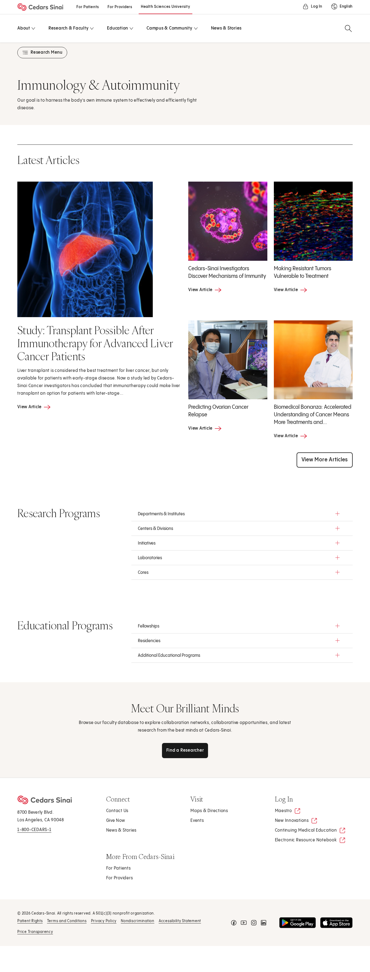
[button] (242, 514)
